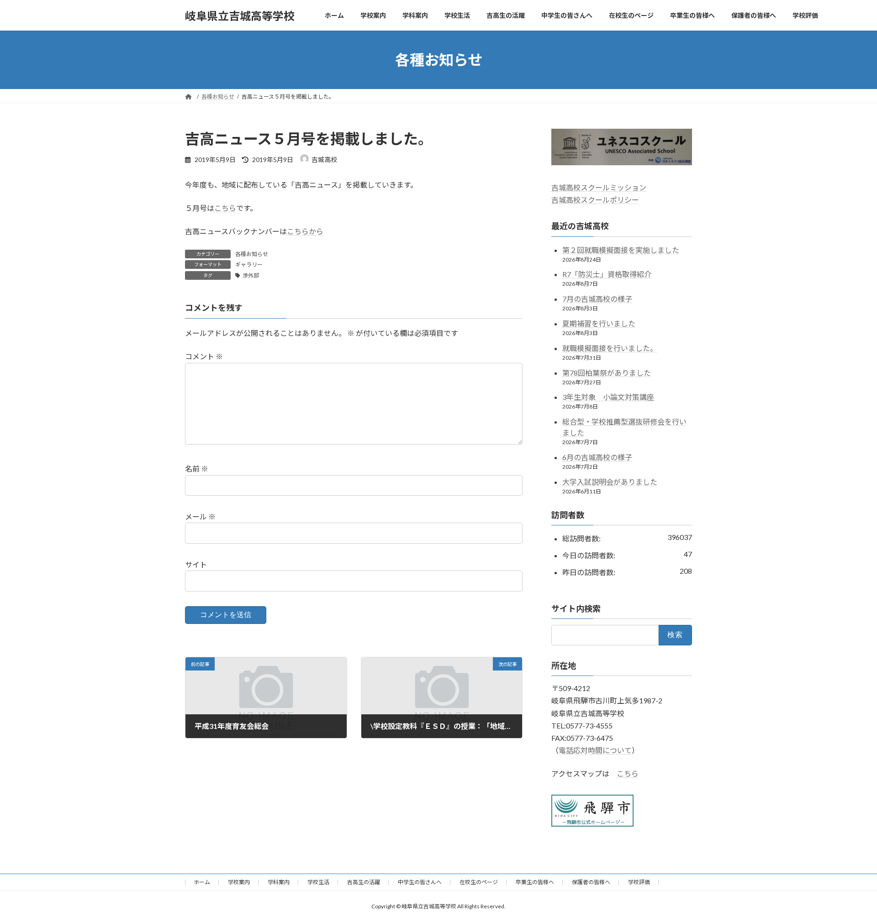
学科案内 (279, 882)
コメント (204, 356)
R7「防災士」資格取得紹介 (606, 274)
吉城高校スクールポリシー (595, 199)
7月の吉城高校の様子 (597, 298)
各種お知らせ (251, 254)
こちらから (305, 231)
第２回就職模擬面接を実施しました (620, 250)
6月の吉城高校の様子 (597, 457)
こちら (225, 208)
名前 (196, 468)
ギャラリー (249, 264)
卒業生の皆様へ (535, 882)
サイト (196, 564)
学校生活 (318, 882)
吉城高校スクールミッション (598, 187)
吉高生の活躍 (363, 882)
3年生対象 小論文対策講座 (608, 397)
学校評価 (639, 882)
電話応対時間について (595, 750)
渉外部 (251, 275)
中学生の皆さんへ (420, 882)
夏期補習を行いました (598, 323)
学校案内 (239, 882)
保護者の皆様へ (591, 882)
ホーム (202, 882)
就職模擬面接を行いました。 (609, 348)
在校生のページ (479, 882)
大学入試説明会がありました (609, 481)
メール (200, 516)
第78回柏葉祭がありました (606, 372)
